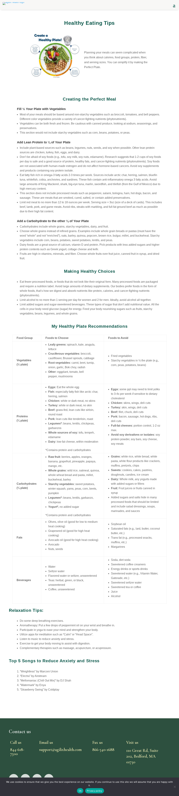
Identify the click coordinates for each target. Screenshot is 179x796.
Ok (80, 790)
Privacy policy (94, 790)
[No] (174, 786)
